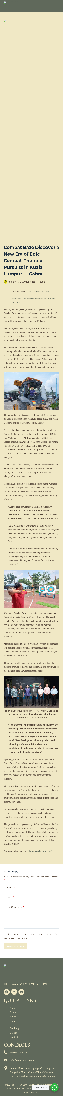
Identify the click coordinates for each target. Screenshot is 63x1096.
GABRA (31, 291)
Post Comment (15, 946)
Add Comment (15, 907)
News (13, 1016)
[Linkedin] (21, 992)
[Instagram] (14, 992)
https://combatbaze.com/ (40, 851)
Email (10, 897)
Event (13, 1012)
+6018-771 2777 (18, 1052)
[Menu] (57, 6)
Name (10, 887)
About (13, 1007)
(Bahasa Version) (43, 291)
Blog (42, 282)
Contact (14, 1037)
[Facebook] (7, 992)
